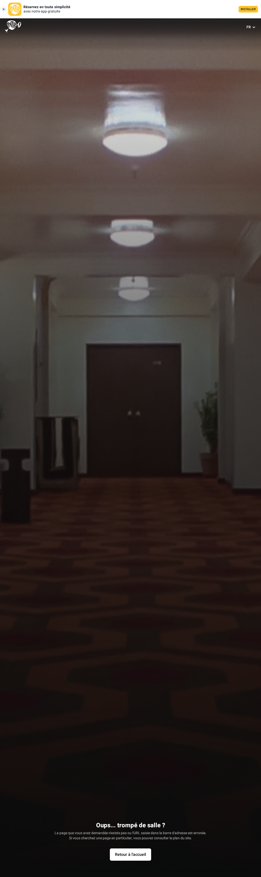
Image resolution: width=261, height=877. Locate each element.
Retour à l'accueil (130, 855)
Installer (248, 9)
